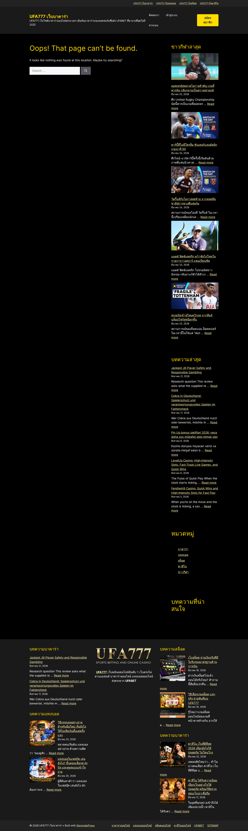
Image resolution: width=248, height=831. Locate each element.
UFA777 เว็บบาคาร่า (143, 3)
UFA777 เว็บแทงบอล (166, 3)
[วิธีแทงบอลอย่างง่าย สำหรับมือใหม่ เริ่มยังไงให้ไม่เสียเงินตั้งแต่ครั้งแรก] (42, 733)
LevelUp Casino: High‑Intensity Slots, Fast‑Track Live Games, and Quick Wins (194, 465)
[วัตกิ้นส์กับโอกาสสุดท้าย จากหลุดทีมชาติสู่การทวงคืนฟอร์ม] (194, 180)
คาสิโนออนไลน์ (182, 825)
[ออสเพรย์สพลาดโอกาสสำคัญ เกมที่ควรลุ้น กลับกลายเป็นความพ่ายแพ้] (194, 67)
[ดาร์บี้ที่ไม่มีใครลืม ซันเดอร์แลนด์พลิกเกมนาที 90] (194, 126)
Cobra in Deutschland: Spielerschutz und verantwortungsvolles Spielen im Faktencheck (57, 686)
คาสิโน (182, 566)
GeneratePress (86, 825)
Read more (206, 162)
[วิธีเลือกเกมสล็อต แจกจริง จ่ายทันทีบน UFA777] (172, 705)
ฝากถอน (153, 25)
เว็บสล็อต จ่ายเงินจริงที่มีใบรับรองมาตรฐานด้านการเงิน (203, 662)
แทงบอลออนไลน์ (142, 825)
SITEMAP (212, 825)
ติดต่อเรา (154, 15)
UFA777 (101, 672)
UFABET (199, 825)
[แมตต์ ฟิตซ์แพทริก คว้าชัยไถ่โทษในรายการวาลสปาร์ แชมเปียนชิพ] (194, 236)
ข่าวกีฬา (183, 572)
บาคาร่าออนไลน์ (121, 825)
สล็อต (181, 560)
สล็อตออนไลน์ (163, 825)
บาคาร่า (183, 549)
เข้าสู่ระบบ (171, 15)
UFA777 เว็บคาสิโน (209, 3)
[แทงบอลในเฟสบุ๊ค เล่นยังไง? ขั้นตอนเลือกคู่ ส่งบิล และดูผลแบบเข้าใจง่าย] (42, 770)
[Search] (86, 71)
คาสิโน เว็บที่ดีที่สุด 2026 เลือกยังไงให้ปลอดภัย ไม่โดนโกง (200, 748)
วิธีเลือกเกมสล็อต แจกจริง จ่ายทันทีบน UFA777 (201, 699)
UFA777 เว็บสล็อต (188, 3)
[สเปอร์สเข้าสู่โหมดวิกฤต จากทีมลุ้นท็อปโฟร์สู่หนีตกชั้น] (194, 296)
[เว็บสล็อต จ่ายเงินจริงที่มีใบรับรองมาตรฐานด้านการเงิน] (172, 669)
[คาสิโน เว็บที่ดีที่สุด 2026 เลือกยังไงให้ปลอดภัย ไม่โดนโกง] (172, 755)
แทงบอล (183, 555)
